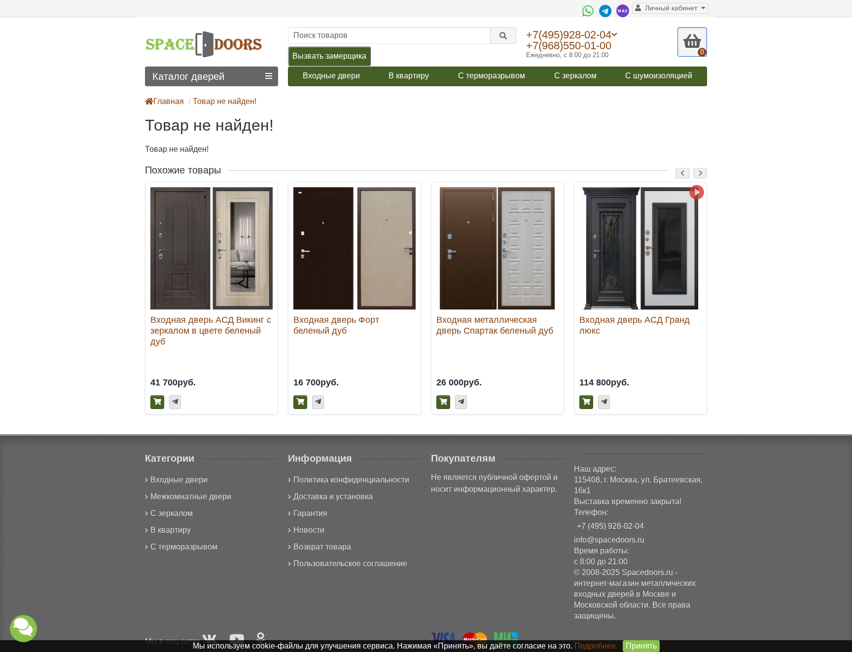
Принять (641, 646)
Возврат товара (322, 547)
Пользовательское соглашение (350, 563)
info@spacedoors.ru (609, 540)
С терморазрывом (491, 75)
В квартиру (409, 75)
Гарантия (310, 513)
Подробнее (595, 646)
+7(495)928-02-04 (568, 34)
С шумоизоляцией (658, 75)
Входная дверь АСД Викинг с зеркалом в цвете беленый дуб (210, 330)
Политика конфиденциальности (351, 480)
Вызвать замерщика (329, 56)
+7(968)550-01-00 (568, 45)
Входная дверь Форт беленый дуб (336, 325)
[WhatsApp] (589, 11)
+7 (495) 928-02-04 (610, 526)
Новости (308, 530)
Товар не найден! (224, 101)
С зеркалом (575, 75)
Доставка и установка (333, 496)
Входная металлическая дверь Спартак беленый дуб (494, 325)
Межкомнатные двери (190, 496)
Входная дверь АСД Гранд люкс (634, 325)
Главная (168, 101)
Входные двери (331, 75)
